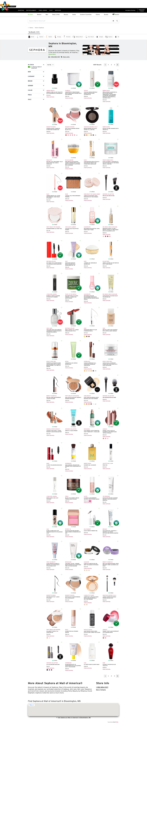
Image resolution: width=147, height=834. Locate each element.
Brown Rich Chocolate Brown (107, 236)
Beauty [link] (66, 14)
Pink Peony (74, 135)
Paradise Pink (68, 135)
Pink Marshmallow (107, 438)
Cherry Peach (89, 404)
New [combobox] (29, 72)
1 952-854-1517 (55, 57)
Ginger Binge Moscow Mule (47, 637)
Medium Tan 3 (86, 570)
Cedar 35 (93, 370)
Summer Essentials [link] (86, 14)
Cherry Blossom (86, 404)
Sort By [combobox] (49, 64)
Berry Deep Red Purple (105, 236)
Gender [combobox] (30, 85)
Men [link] (47, 14)
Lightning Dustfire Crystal (49, 637)
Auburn (86, 135)
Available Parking (130, 10)
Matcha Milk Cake (93, 404)
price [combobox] (30, 95)
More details (101, 690)
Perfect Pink (70, 135)
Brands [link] (106, 14)
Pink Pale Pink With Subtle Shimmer (109, 236)
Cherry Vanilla (103, 438)
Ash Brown (84, 135)
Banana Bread (84, 404)
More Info (66, 57)
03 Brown (86, 336)
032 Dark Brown (89, 336)
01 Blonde (84, 336)
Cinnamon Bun (91, 404)
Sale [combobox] (29, 99)
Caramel (91, 135)
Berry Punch (66, 135)
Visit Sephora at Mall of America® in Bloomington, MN (74, 717)
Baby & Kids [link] (56, 14)
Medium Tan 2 (84, 570)
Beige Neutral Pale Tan (103, 236)
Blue (49, 670)
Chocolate (93, 135)
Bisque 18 (89, 370)
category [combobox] (31, 76)
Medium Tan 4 (89, 570)
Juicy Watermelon (105, 438)
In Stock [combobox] (31, 64)
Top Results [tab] (34, 32)
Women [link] (39, 14)
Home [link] (74, 14)
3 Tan (84, 604)
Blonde (89, 135)
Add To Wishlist (61, 70)
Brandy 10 (91, 370)
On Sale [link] (30, 14)
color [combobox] (30, 90)
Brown (51, 670)
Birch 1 (86, 370)
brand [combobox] (30, 81)
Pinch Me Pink (72, 135)
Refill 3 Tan (86, 604)
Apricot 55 (84, 370)
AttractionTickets (142, 10)
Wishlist (116, 14)
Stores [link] (98, 14)
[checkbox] (32, 36)
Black (47, 670)
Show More (52, 54)
